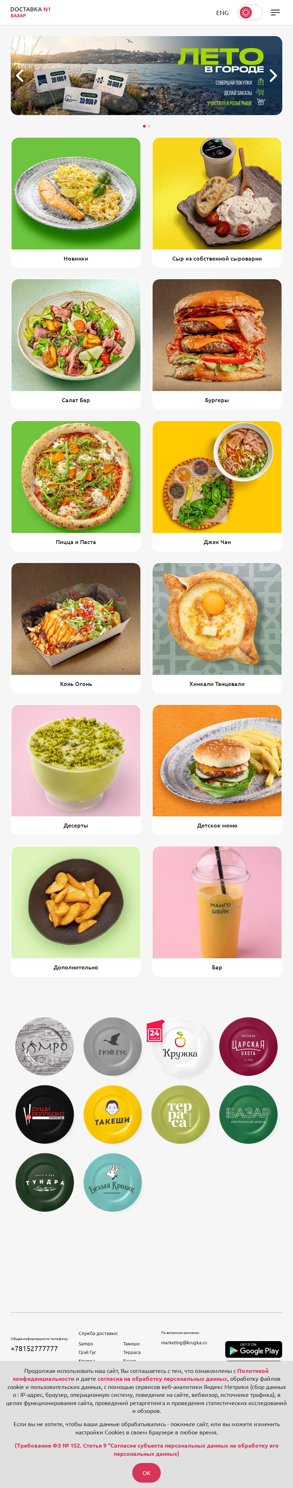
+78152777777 (34, 1348)
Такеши (131, 1343)
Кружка (87, 1360)
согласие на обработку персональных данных (162, 1378)
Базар (129, 1360)
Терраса (132, 1352)
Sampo (86, 1343)
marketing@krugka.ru (184, 1342)
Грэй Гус (87, 1352)
